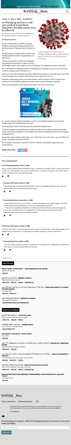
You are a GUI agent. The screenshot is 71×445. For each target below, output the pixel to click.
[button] (3, 416)
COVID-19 (6, 19)
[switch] (38, 401)
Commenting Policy (25, 401)
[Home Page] (35, 11)
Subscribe (6, 432)
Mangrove (16, 411)
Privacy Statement (8, 401)
